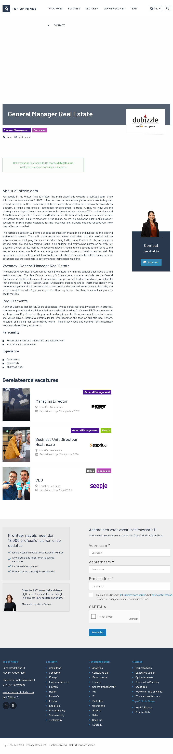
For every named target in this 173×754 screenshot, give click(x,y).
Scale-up (97, 719)
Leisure (53, 700)
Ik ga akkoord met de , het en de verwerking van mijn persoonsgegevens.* (134, 596)
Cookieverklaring (58, 745)
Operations (98, 705)
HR (94, 691)
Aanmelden (97, 632)
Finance (96, 682)
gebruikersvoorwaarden (132, 594)
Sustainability (56, 715)
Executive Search (145, 672)
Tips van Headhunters (148, 696)
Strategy (97, 724)
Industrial (54, 696)
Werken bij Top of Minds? (150, 691)
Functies (74, 8)
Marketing (97, 700)
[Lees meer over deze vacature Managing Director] (58, 404)
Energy (53, 677)
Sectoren (91, 8)
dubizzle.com (65, 162)
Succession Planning (147, 682)
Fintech (53, 686)
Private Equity (57, 710)
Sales (95, 715)
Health (52, 691)
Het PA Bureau (144, 707)
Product (96, 710)
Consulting (55, 667)
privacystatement (162, 594)
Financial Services (59, 682)
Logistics (54, 705)
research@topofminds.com (18, 692)
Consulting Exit (101, 672)
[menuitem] (55, 8)
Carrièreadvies (114, 8)
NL (156, 8)
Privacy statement (36, 745)
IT (93, 696)
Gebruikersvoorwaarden (82, 745)
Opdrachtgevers (144, 677)
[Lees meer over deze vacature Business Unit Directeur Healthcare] (58, 444)
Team (133, 8)
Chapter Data (143, 712)
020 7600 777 (10, 696)
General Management (104, 686)
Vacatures (55, 8)
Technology (55, 719)
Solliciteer (153, 262)
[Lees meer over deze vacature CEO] (58, 483)
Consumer (55, 672)
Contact (59, 25)
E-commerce (99, 677)
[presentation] (114, 616)
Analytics (97, 667)
